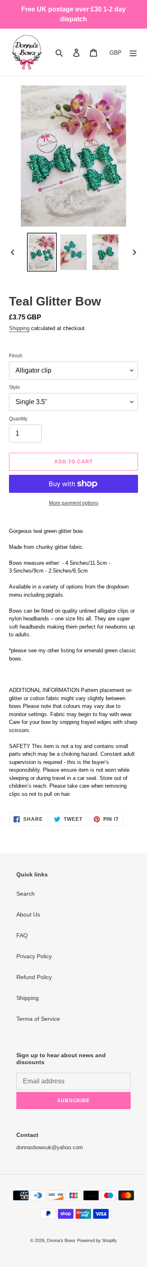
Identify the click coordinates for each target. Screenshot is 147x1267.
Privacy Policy (34, 956)
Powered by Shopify (97, 1240)
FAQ (22, 935)
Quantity (18, 419)
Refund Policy (34, 977)
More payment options (73, 503)
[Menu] (133, 52)
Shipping (19, 328)
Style (14, 387)
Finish (15, 356)
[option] (42, 252)
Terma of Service (38, 1018)
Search (25, 893)
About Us (28, 914)
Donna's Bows (61, 1240)
